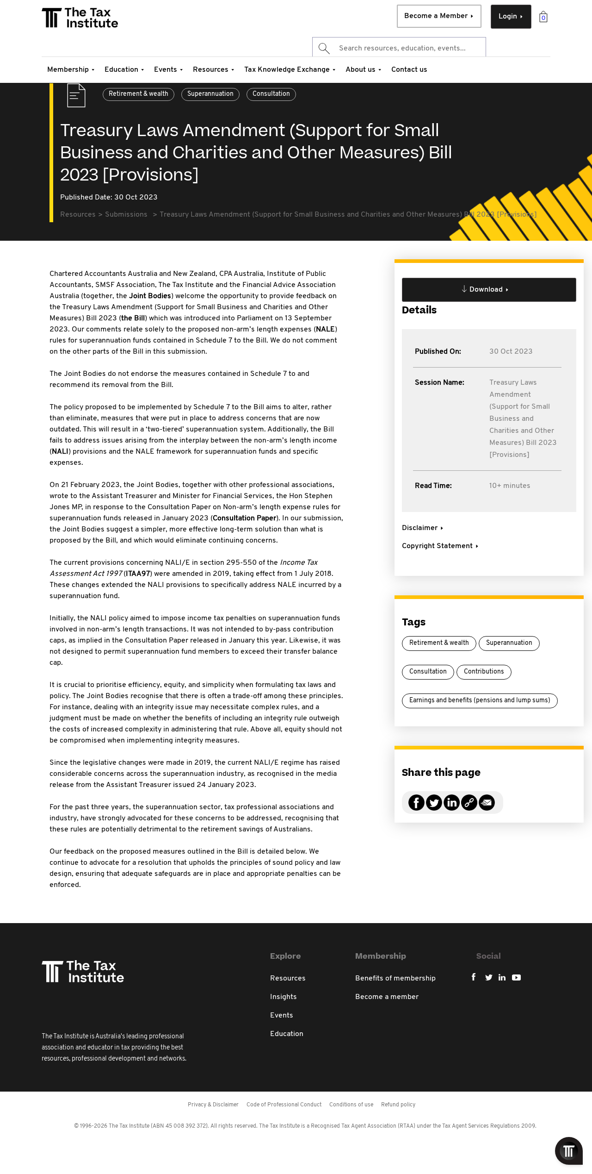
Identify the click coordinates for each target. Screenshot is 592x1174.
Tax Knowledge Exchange (287, 70)
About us (360, 70)
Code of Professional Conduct (284, 1105)
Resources (210, 70)
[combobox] (399, 48)
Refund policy (398, 1105)
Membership (68, 70)
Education (121, 70)
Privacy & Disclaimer (213, 1105)
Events (165, 70)
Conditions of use (351, 1105)
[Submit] (323, 48)
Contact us (409, 70)
